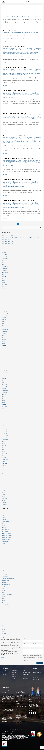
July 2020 (3, 337)
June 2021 (4, 321)
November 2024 (5, 268)
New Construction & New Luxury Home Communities (11, 614)
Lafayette (18, 51)
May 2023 (3, 302)
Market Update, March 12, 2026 (7, 243)
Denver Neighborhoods (6, 551)
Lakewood (22, 51)
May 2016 (3, 423)
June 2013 (4, 490)
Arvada (4, 48)
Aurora (7, 48)
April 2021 (3, 323)
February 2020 (4, 347)
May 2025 (3, 262)
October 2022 (4, 315)
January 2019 (4, 368)
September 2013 (5, 486)
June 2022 (4, 317)
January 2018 (4, 386)
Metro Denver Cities (5, 606)
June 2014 (4, 469)
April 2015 (3, 449)
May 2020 (3, 341)
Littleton (29, 51)
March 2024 (4, 282)
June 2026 (4, 250)
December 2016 (5, 410)
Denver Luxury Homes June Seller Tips (15, 90)
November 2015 (5, 435)
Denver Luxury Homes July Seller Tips (14, 68)
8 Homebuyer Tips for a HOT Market (14, 47)
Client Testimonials (5, 531)
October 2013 (4, 484)
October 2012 (4, 504)
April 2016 (3, 425)
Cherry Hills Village (37, 48)
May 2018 (3, 380)
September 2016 (5, 416)
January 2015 (4, 455)
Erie (11, 49)
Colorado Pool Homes (7, 70)
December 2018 (5, 370)
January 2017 (4, 408)
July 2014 (3, 467)
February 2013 (4, 498)
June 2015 (4, 445)
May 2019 (3, 362)
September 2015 (5, 439)
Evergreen (14, 49)
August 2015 (4, 441)
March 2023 (4, 305)
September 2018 (5, 372)
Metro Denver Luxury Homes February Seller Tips (18, 158)
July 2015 (3, 443)
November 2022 (5, 313)
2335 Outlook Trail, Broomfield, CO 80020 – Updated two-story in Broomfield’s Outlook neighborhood (20, 237)
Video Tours (4, 629)
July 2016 (3, 420)
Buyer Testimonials (5, 521)
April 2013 (3, 494)
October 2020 (4, 333)
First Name (25, 638)
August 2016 (4, 418)
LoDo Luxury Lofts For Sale (7, 594)
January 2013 (4, 500)
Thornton (17, 53)
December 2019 (5, 351)
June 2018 (4, 378)
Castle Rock (27, 48)
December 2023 (5, 288)
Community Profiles (6, 16)
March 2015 (4, 451)
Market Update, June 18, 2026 (7, 235)
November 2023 (5, 290)
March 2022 (4, 319)
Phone (34, 643)
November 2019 (5, 353)
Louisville (4, 52)
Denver (4, 49)
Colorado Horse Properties (7, 535)
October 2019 (4, 355)
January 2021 (4, 327)
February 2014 (4, 477)
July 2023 (3, 298)
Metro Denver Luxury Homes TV (32, 52)
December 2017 (5, 388)
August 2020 (4, 335)
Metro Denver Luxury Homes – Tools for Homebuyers (19, 200)
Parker (10, 53)
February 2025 (4, 264)
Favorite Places (4, 561)
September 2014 (5, 463)
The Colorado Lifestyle (28, 16)
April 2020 (4, 343)
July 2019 (3, 359)
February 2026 (4, 254)
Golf (2, 572)
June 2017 (4, 400)
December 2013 (5, 480)
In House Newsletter (5, 580)
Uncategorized (4, 627)
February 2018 (4, 384)
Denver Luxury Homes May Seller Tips (14, 113)
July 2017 (3, 398)
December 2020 (5, 329)
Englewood (8, 49)
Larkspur (26, 51)
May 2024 (3, 278)
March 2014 (4, 475)
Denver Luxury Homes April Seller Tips (14, 136)
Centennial (31, 48)
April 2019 (3, 364)
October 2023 (4, 292)
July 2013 (3, 488)
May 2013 (3, 492)
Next (40, 223)
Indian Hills (14, 51)
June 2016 (4, 421)
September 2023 (5, 294)
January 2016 (4, 431)
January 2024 (4, 286)
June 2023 (4, 300)
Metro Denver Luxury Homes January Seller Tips (18, 179)
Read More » (5, 26)
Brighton (13, 48)
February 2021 (4, 325)
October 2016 (4, 414)
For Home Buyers (14, 16)
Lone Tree (33, 51)
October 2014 (4, 461)
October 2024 (4, 270)
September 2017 (5, 394)
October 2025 (4, 256)
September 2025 (5, 258)
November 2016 (5, 412)
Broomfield (18, 48)
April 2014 (3, 473)
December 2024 (5, 266)
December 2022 (5, 311)
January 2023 (4, 309)
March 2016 (4, 427)
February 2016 (4, 429)
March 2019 (4, 366)
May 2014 (3, 471)
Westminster (21, 53)
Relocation (22, 16)
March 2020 (4, 345)
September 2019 (5, 357)
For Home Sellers (34, 70)
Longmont (37, 51)
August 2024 (4, 274)
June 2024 (4, 276)
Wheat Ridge (26, 53)
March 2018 (4, 382)
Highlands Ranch (20, 32)
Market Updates (12, 52)
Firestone (18, 49)
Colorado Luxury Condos (6, 537)
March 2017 (4, 404)
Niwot (18, 16)
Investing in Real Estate (6, 584)
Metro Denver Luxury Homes (20, 52)
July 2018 (3, 376)
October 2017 (4, 392)
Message (24, 648)
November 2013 (5, 482)
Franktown (29, 49)
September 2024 (5, 272)
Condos (3, 543)
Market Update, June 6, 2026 (7, 239)
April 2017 (3, 402)
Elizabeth (3, 553)
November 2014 (5, 459)
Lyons (8, 52)
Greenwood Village (13, 72)
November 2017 (5, 390)
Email (24, 643)
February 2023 (4, 307)
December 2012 (5, 502)
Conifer (3, 545)
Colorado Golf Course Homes (7, 533)
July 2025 (3, 260)
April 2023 (4, 303)
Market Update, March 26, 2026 (7, 241)
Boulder (10, 48)
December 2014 (5, 457)
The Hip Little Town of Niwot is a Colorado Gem (17, 15)
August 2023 (4, 296)
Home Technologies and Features (8, 578)
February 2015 (4, 453)
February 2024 (4, 284)
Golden (32, 49)
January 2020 (4, 349)
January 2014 (4, 478)
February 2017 (4, 406)
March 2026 (4, 252)
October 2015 (4, 437)
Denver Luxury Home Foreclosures (8, 549)
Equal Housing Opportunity (7, 733)
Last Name (35, 638)
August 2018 (4, 374)
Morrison (4, 53)
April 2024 (4, 280)
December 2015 (5, 433)
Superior (13, 53)
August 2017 (4, 396)
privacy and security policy (10, 731)
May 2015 (3, 447)
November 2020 (5, 331)
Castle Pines (22, 48)
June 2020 (4, 339)
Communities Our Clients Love (12, 31)
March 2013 (4, 496)
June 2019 (4, 361)
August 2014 (4, 465)
